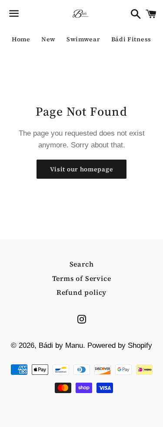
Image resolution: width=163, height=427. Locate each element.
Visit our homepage (81, 169)
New (48, 39)
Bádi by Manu (61, 345)
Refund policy (81, 292)
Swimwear (83, 39)
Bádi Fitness (131, 39)
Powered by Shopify (119, 345)
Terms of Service (81, 278)
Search (82, 264)
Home (21, 39)
